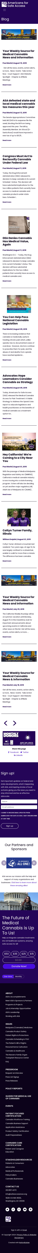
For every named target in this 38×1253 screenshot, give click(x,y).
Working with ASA (13, 1016)
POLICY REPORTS (14, 1088)
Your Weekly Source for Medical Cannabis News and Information (18, 54)
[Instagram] (19, 1209)
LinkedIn (19, 755)
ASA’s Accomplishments (16, 997)
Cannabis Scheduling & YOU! (17, 1039)
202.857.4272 (11, 1190)
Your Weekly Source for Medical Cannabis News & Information (18, 676)
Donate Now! (19, 966)
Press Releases (12, 1081)
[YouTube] (25, 1209)
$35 (15, 953)
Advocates (10, 1167)
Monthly (18, 976)
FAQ (7, 1061)
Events (9, 1106)
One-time (8, 976)
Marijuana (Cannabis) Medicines (19, 1027)
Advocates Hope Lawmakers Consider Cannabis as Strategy (18, 379)
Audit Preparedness (14, 1135)
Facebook (14, 752)
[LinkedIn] (30, 1209)
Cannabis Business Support (17, 1123)
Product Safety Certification (17, 1131)
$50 (6, 953)
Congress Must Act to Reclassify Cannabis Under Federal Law (17, 159)
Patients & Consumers (15, 1163)
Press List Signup (12, 1077)
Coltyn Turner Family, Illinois (17, 531)
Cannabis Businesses (14, 1179)
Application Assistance (15, 1127)
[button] (4, 862)
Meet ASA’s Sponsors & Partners (19, 1000)
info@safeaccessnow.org (16, 1194)
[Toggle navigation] (4, 10)
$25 (23, 953)
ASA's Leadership (13, 1012)
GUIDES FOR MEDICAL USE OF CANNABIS (18, 1097)
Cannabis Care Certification (14, 1144)
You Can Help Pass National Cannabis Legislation (16, 320)
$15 (32, 953)
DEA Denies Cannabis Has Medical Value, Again (17, 241)
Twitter (25, 752)
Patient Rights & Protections (17, 1035)
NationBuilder (24, 1242)
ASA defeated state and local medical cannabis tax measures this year (19, 104)
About (9, 993)
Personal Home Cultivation (16, 1047)
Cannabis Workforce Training (18, 1119)
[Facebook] (13, 1209)
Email (25, 1230)
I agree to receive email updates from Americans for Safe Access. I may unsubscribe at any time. (19, 816)
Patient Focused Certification (15, 1114)
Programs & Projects (14, 1004)
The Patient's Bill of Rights (16, 1043)
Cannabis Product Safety (16, 1031)
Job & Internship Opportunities (18, 1008)
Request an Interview (14, 1073)
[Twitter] (7, 1209)
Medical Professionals (15, 1171)
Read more (7, 85)
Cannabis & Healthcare (15, 1051)
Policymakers (11, 1175)
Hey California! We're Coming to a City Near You (18, 458)
